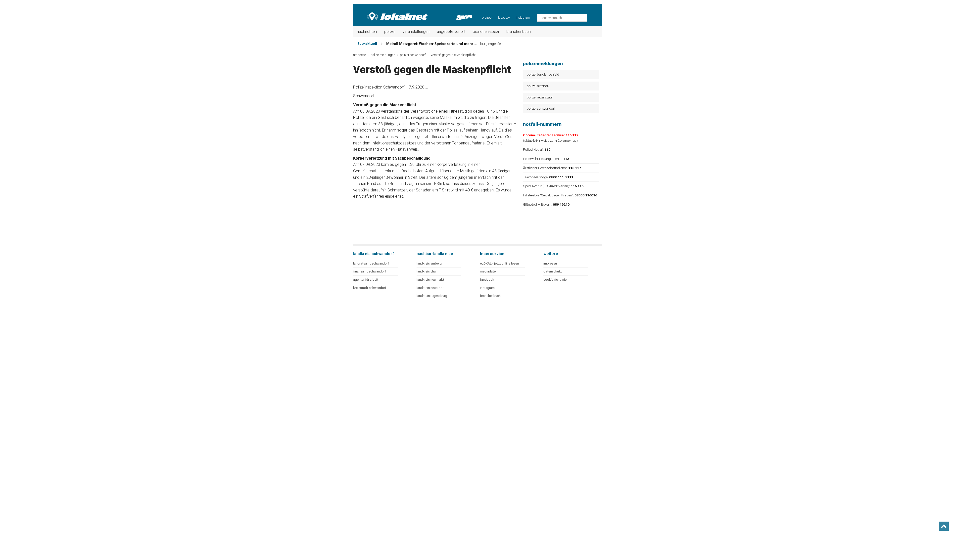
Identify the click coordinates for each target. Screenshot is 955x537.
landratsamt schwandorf (371, 263)
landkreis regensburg (432, 296)
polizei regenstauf (540, 97)
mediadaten (488, 271)
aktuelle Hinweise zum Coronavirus (550, 140)
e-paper (487, 17)
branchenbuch (490, 296)
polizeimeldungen (383, 55)
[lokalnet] (391, 12)
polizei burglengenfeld (543, 74)
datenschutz (552, 271)
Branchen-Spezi (486, 31)
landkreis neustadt (430, 288)
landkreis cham (427, 271)
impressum (551, 263)
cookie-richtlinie (555, 279)
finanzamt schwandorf (369, 271)
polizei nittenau (538, 86)
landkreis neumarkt (430, 279)
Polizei (389, 31)
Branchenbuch (518, 31)
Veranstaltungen (416, 31)
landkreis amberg (429, 263)
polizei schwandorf (541, 108)
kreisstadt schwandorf (369, 288)
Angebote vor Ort (451, 31)
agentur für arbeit (365, 279)
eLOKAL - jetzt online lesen (499, 263)
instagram (523, 17)
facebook (504, 17)
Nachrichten (367, 31)
